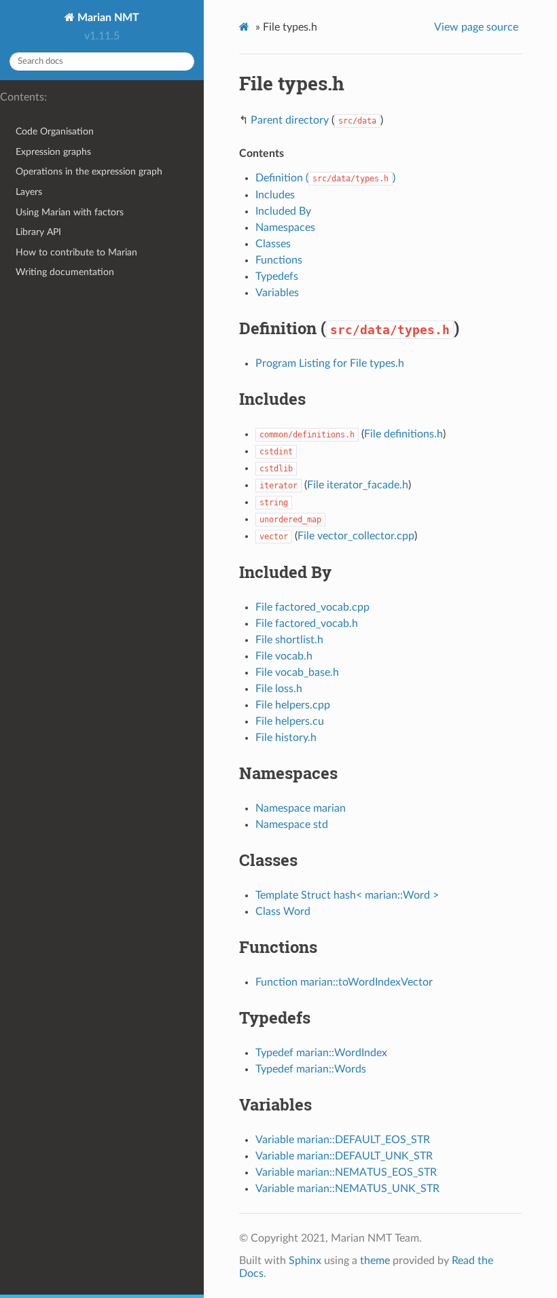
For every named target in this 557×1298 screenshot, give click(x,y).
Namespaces (285, 227)
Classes (273, 243)
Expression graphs (53, 152)
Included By (283, 211)
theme (375, 1260)
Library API (38, 232)
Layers (29, 192)
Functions (278, 260)
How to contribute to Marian (76, 252)
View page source (476, 27)
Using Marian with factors (70, 212)
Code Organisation (55, 131)
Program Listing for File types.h (329, 363)
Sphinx (305, 1260)
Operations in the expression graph (89, 171)
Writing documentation (65, 272)
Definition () (325, 178)
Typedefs (276, 276)
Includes (275, 195)
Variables (277, 292)
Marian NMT (107, 17)
